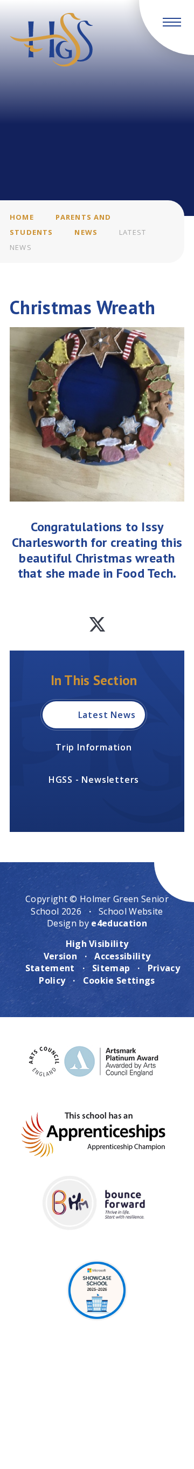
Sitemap (111, 968)
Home (22, 217)
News (86, 232)
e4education (119, 923)
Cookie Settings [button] (119, 980)
